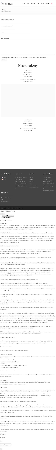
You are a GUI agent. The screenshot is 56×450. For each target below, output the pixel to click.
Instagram (53, 207)
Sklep (28, 3)
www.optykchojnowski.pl (48, 190)
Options (2, 213)
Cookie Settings (6, 217)
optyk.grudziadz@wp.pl (48, 187)
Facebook (50, 207)
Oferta (42, 3)
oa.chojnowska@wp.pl (5, 201)
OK (1, 449)
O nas (38, 3)
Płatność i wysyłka (33, 185)
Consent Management (8, 215)
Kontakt (47, 3)
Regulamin (32, 181)
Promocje (33, 3)
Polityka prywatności (34, 187)
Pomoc (31, 177)
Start (24, 3)
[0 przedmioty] (54, 3)
